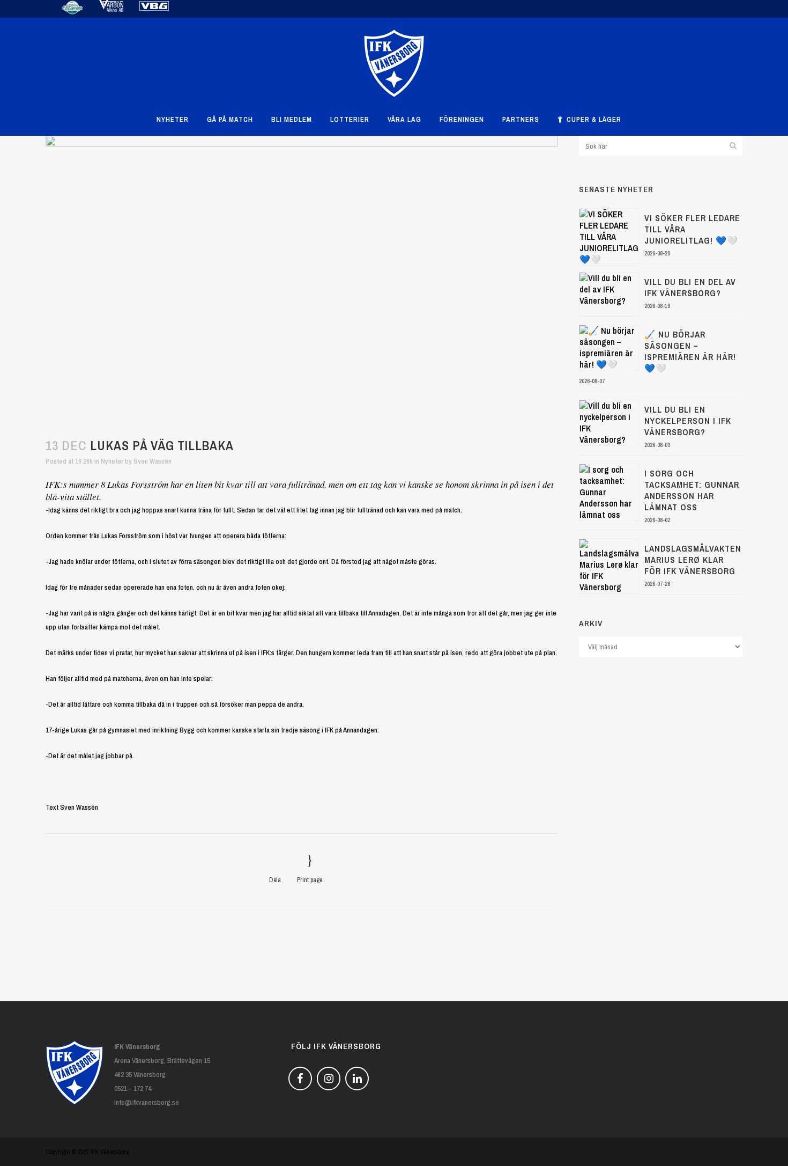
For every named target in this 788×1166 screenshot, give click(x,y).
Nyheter (112, 461)
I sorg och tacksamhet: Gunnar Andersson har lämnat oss (691, 490)
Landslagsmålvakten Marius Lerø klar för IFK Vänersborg (692, 559)
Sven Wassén (152, 461)
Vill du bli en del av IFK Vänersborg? (690, 287)
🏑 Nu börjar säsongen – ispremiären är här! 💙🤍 (690, 351)
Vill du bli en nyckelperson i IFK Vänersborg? (687, 421)
